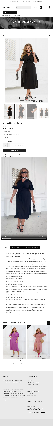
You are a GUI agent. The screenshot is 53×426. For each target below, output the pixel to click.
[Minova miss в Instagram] (34, 409)
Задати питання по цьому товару (12, 154)
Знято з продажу (32, 395)
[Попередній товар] (3, 35)
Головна (20, 12)
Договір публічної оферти (34, 397)
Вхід (21, 3)
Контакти (5, 15)
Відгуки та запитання (15, 15)
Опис (6, 247)
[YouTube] (36, 409)
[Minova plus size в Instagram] (31, 409)
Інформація (28, 12)
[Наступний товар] (49, 35)
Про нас (29, 380)
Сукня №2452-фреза (38, 360)
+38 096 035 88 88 (15, 1)
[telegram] (39, 409)
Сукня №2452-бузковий (14, 360)
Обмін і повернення (32, 384)
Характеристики (16, 247)
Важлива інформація (33, 382)
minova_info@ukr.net (37, 1)
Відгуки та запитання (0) (31, 247)
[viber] (42, 409)
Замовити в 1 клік (17, 145)
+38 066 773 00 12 (26, 1)
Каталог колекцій (32, 389)
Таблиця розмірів (8, 156)
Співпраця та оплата (39, 12)
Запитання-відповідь (33, 391)
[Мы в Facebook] (28, 409)
